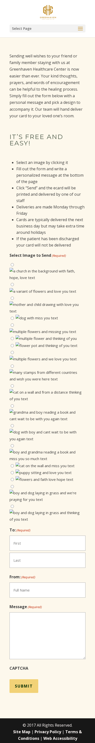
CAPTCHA (19, 668)
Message (26, 606)
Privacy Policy (48, 731)
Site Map (21, 731)
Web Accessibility (60, 738)
